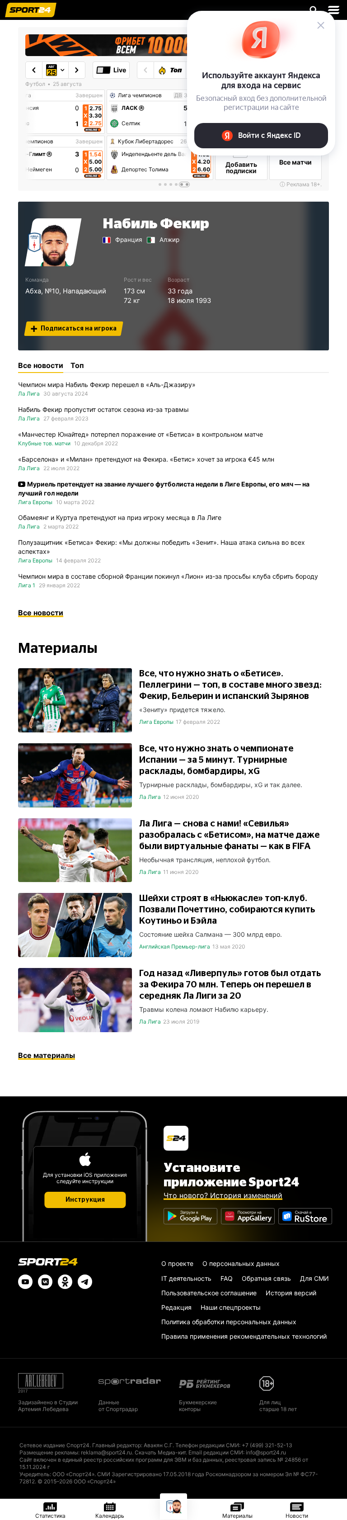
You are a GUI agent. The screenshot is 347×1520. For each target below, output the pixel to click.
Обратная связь (266, 1278)
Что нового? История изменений (223, 1195)
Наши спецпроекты (231, 1307)
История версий (291, 1293)
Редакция (176, 1307)
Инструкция (85, 1200)
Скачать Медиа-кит (160, 1452)
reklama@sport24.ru (106, 1452)
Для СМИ (314, 1278)
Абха (33, 291)
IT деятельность (186, 1278)
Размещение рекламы (48, 1452)
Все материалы (46, 1055)
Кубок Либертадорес (146, 141)
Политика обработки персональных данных (228, 1322)
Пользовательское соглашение (209, 1293)
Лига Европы (35, 502)
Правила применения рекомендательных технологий (244, 1336)
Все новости (40, 612)
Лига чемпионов (31, 141)
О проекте (177, 1263)
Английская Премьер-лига (174, 946)
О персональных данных (241, 1263)
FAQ (226, 1278)
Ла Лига (29, 393)
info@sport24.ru (266, 1452)
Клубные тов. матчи (44, 443)
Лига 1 (26, 585)
